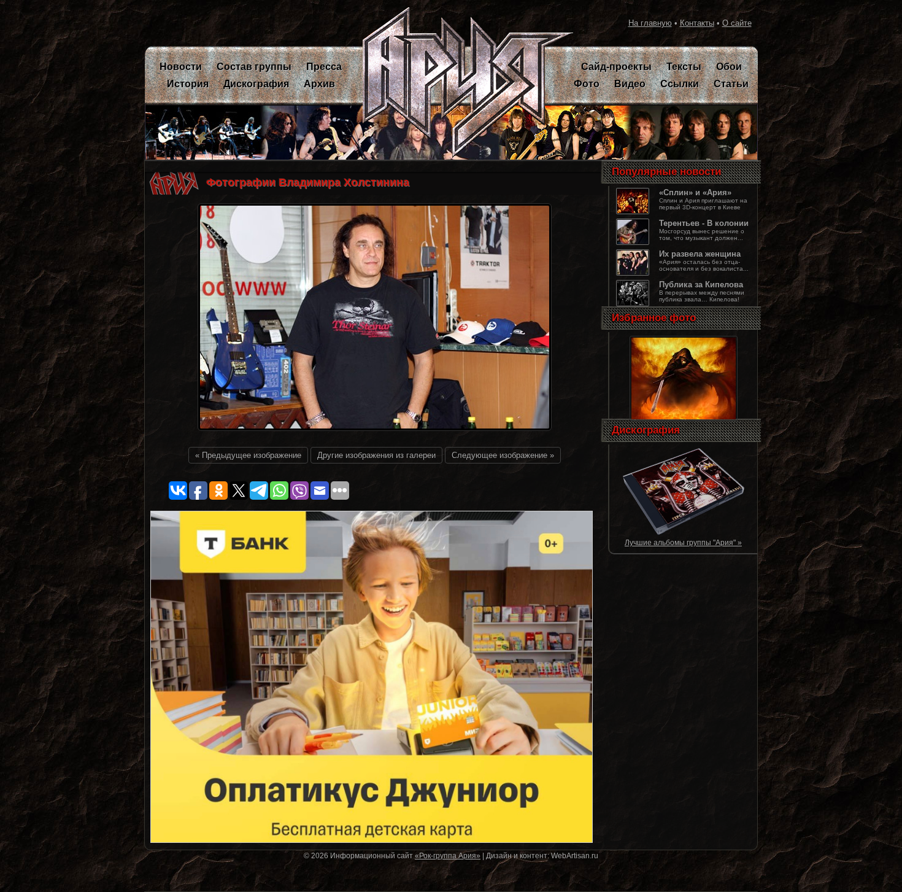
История (188, 84)
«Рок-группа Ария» (447, 855)
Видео (630, 84)
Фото (586, 84)
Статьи (731, 84)
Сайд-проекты (616, 66)
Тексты (683, 66)
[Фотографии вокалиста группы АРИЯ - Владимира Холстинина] (374, 434)
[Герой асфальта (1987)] (683, 533)
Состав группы (254, 66)
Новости (181, 66)
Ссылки (679, 84)
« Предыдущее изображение (248, 455)
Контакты (697, 23)
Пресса (324, 66)
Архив (319, 84)
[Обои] (683, 420)
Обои (729, 66)
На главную (650, 23)
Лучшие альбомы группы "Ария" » (683, 542)
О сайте (737, 23)
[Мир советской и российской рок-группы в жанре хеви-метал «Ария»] (461, 83)
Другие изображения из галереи (376, 455)
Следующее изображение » (503, 455)
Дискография (256, 84)
